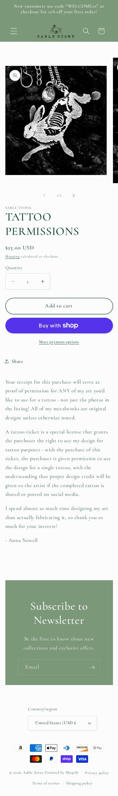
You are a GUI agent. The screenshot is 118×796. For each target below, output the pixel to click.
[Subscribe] (92, 667)
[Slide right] (74, 195)
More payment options (59, 341)
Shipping (12, 256)
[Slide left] (44, 195)
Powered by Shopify (62, 773)
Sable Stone (33, 773)
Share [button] (17, 361)
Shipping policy (79, 783)
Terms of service (46, 783)
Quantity (14, 267)
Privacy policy (97, 773)
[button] (13, 31)
